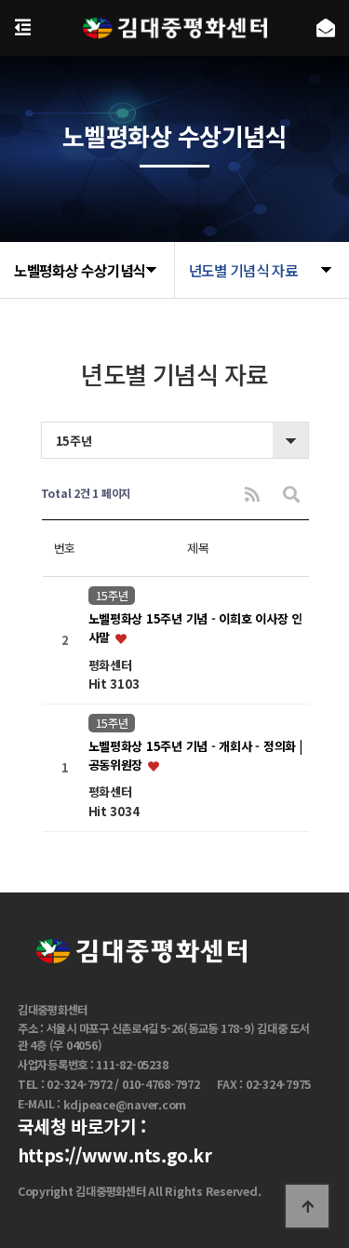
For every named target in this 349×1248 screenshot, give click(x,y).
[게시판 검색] (291, 493)
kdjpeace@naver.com (125, 1104)
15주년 (112, 595)
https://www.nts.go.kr (115, 1156)
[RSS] (252, 493)
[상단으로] (307, 1206)
